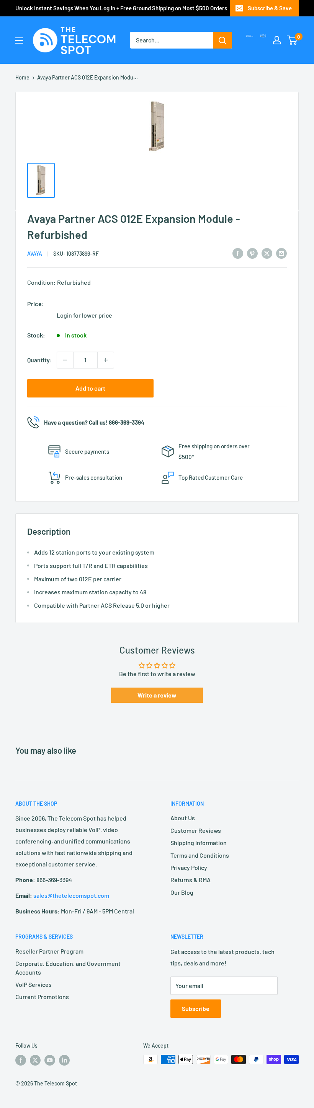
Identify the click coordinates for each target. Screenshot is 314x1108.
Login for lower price (84, 315)
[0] (292, 40)
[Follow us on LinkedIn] (64, 1060)
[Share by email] (281, 253)
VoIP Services (33, 984)
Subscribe (195, 1008)
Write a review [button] (157, 695)
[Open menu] (19, 40)
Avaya (34, 253)
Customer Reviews (195, 830)
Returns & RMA (190, 879)
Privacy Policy (188, 867)
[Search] (222, 40)
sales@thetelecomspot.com (71, 895)
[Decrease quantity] (65, 360)
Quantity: (39, 359)
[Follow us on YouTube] (49, 1060)
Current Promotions (42, 996)
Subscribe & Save (270, 8)
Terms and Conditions (199, 855)
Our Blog (181, 892)
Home (22, 77)
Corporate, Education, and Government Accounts (68, 967)
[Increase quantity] (106, 360)
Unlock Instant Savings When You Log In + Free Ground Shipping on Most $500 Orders (121, 8)
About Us (182, 817)
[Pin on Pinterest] (252, 253)
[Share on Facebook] (237, 253)
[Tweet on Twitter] (267, 253)
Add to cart (90, 388)
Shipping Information (198, 842)
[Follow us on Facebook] (20, 1060)
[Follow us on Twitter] (35, 1060)
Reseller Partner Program (49, 951)
